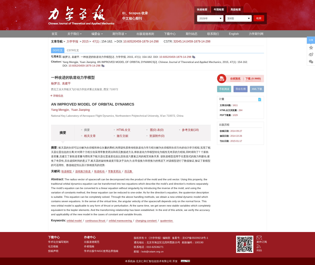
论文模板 (53, 246)
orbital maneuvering (121, 220)
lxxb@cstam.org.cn (152, 251)
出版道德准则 (145, 33)
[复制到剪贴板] (193, 56)
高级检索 (236, 9)
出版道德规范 (91, 241)
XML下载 (257, 88)
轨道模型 (66, 171)
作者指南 (89, 246)
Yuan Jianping (80, 109)
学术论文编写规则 (58, 241)
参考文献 (190, 129)
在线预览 (235, 78)
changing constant (146, 220)
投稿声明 (53, 251)
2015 (85, 41)
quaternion (166, 220)
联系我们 (213, 33)
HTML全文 (124, 129)
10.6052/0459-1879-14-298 (141, 41)
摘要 (87, 129)
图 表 (156, 129)
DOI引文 (58, 50)
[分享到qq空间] (311, 47)
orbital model (74, 220)
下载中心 (170, 33)
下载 (253, 78)
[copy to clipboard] (102, 65)
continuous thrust (95, 220)
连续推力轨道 (83, 171)
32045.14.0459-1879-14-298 (191, 41)
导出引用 (241, 88)
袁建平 (66, 83)
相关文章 (90, 135)
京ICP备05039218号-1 (195, 237)
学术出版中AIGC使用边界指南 (101, 251)
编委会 (96, 33)
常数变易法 (115, 171)
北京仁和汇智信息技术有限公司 (154, 261)
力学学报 (72, 41)
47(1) (96, 41)
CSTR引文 (73, 50)
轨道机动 (99, 171)
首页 (54, 33)
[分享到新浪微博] (311, 54)
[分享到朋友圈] (311, 61)
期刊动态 (191, 33)
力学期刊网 (256, 33)
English (234, 33)
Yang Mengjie (60, 109)
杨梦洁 (55, 83)
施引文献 (122, 135)
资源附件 (156, 135)
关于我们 (73, 33)
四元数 (129, 171)
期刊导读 (118, 33)
